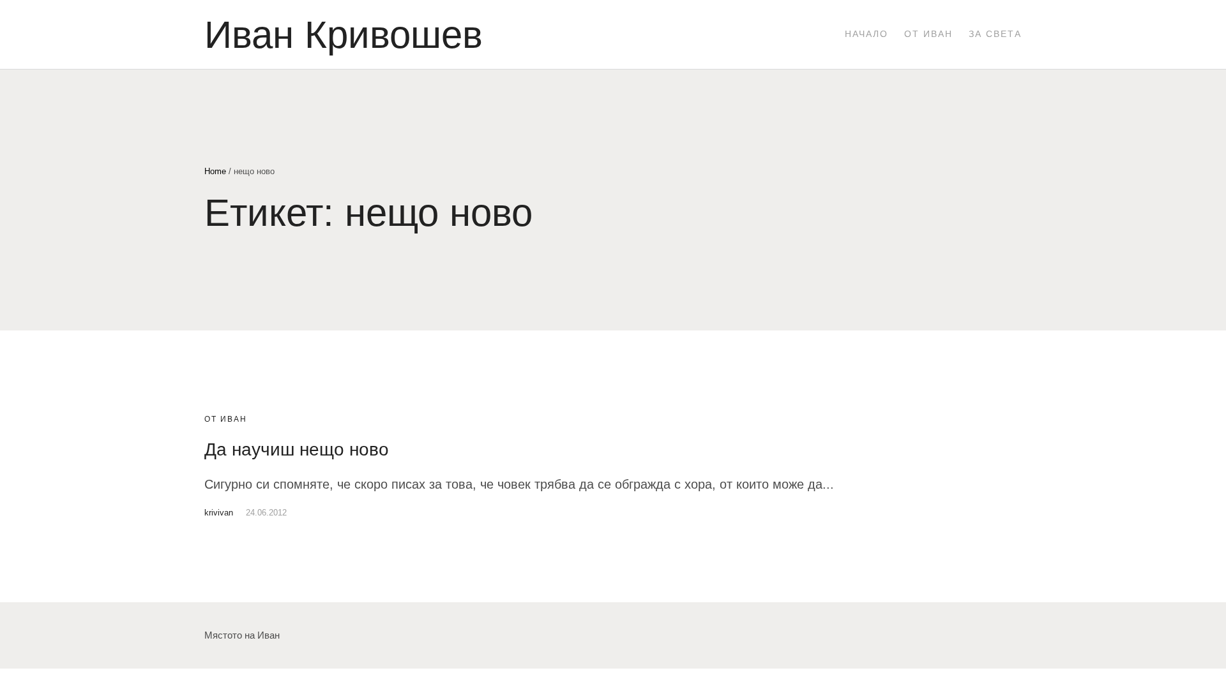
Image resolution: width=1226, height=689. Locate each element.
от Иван (225, 419)
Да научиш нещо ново (296, 449)
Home (215, 171)
